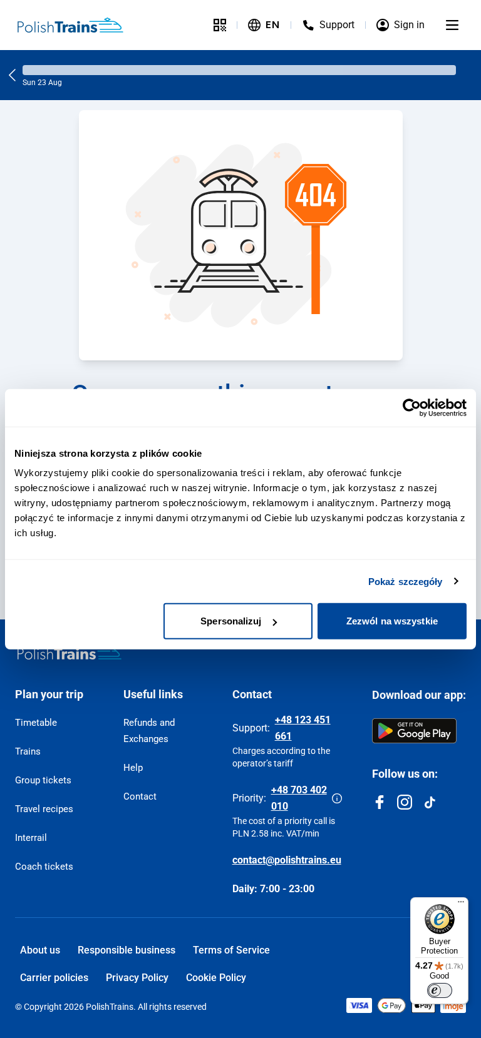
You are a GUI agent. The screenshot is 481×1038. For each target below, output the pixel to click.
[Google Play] (414, 730)
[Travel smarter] (220, 25)
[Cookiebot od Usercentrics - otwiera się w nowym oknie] (412, 407)
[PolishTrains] (69, 651)
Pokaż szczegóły (405, 581)
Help (133, 767)
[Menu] (452, 25)
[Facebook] (379, 802)
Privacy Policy (137, 978)
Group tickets (43, 780)
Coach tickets (44, 866)
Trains (28, 751)
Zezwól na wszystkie (392, 621)
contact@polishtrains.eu (286, 860)
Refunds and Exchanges (149, 731)
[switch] (439, 990)
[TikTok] (429, 802)
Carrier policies (54, 978)
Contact (140, 796)
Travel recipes (44, 809)
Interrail (31, 837)
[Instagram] (404, 802)
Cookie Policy (216, 978)
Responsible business (126, 950)
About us (40, 950)
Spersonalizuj (230, 621)
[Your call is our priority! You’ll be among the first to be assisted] (337, 798)
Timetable (36, 722)
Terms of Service (231, 950)
